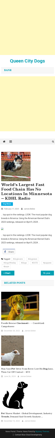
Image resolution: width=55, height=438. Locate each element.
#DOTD (35, 263)
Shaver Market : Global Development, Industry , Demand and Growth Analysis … (26, 415)
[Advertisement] (27, 27)
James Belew (29, 209)
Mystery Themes (42, 432)
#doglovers (18, 259)
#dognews (32, 259)
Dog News (7, 204)
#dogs (24, 263)
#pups (6, 266)
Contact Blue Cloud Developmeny (28, 435)
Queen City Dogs (27, 61)
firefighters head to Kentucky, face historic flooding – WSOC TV (9, 273)
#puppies (47, 263)
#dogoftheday (10, 263)
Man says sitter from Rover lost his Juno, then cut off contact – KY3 (27, 370)
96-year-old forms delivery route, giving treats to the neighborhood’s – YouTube (48, 273)
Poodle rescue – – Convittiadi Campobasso (22, 325)
